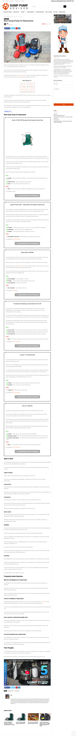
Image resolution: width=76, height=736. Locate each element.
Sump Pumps (17, 690)
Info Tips (56, 11)
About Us (55, 113)
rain (27, 567)
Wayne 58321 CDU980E (27, 252)
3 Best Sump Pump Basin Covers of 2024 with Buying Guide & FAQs (45, 724)
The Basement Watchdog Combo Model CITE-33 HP (27, 303)
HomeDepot (15, 290)
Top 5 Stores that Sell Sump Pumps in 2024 (33, 723)
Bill (7, 23)
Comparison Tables (7, 11)
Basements (23, 84)
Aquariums (31, 91)
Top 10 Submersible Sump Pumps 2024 (20, 723)
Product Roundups (40, 11)
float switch (20, 266)
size (13, 390)
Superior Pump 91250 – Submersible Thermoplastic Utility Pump (27, 204)
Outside (23, 86)
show (10, 111)
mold (5, 66)
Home (5, 16)
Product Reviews (30, 11)
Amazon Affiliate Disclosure (59, 115)
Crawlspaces (31, 84)
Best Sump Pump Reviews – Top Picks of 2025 (63, 116)
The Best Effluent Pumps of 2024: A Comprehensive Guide (9, 723)
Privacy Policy (56, 119)
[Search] (65, 6)
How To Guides (48, 11)
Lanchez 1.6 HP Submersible (27, 355)
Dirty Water (31, 86)
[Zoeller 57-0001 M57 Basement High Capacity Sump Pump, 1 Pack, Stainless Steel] (27, 124)
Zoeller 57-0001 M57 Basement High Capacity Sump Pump (27, 120)
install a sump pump (22, 75)
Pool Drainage (31, 89)
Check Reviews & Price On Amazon (28, 195)
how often (43, 601)
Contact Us (56, 118)
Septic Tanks (23, 91)
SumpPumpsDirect (16, 239)
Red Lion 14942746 (27, 406)
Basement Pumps (11, 690)
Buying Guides (62, 11)
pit (41, 75)
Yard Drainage (23, 89)
